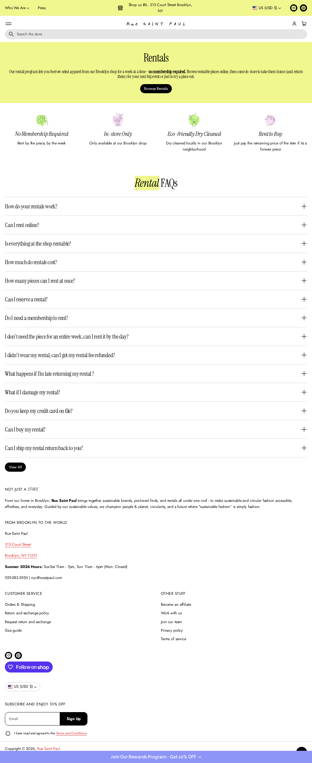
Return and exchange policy (27, 613)
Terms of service (173, 639)
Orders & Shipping (20, 604)
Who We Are (15, 8)
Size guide (13, 630)
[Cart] (303, 24)
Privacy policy (172, 630)
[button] (156, 757)
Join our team (171, 622)
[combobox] (156, 34)
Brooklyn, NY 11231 (21, 555)
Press (42, 8)
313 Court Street (18, 544)
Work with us (171, 613)
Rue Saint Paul (48, 748)
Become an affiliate (176, 604)
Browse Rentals (156, 88)
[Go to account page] (294, 24)
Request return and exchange (28, 622)
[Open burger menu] (8, 23)
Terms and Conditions (71, 733)
